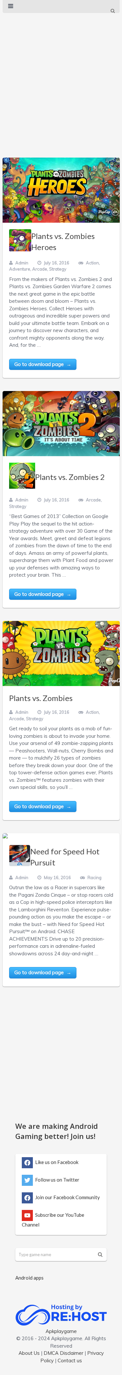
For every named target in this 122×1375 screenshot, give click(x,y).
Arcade (39, 269)
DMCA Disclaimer (63, 1353)
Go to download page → (42, 364)
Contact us (70, 1360)
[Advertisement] (61, 78)
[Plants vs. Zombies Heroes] (61, 190)
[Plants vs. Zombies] (61, 653)
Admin (21, 262)
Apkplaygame (61, 1331)
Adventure (19, 269)
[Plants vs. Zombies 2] (61, 423)
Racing (95, 877)
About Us (29, 1353)
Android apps (29, 1278)
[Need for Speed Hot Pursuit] (5, 835)
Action (92, 262)
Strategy (57, 269)
